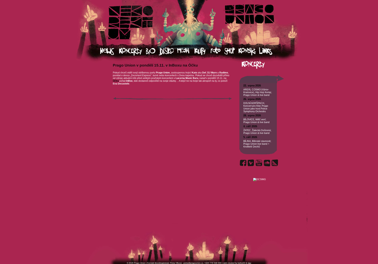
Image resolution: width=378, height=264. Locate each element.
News (109, 51)
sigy (249, 263)
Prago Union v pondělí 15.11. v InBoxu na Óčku (155, 65)
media (185, 51)
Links (269, 51)
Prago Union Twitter (251, 162)
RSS (274, 162)
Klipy (202, 51)
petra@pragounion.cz (193, 263)
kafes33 (241, 263)
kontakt (248, 51)
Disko (168, 51)
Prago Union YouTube (259, 162)
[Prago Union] (259, 174)
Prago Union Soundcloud (266, 162)
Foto (217, 51)
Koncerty (132, 51)
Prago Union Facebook (243, 162)
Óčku (116, 81)
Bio (152, 51)
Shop (231, 51)
